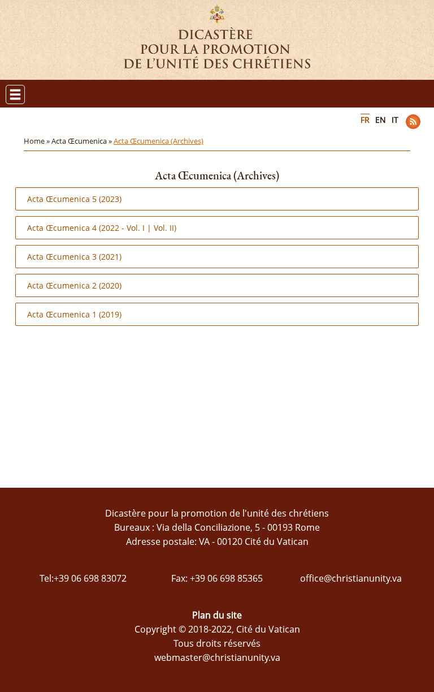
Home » (37, 141)
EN (380, 119)
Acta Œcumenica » (82, 141)
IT (395, 119)
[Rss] (413, 121)
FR (365, 119)
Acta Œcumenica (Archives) (158, 141)
